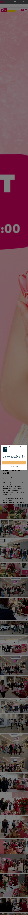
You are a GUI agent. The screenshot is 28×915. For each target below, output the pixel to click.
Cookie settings (14, 466)
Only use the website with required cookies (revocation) (16, 446)
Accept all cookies (14, 462)
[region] (14, 457)
